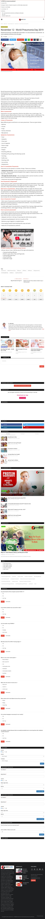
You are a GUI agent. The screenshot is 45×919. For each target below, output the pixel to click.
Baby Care (5, 23)
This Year (37, 433)
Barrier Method (5, 659)
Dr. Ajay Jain (5, 36)
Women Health (20, 576)
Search (42, 763)
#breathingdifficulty (4, 272)
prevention (14, 576)
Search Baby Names (7, 563)
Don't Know (4, 632)
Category (3, 758)
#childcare (24, 270)
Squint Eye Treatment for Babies (25, 581)
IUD (3, 664)
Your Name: (3, 769)
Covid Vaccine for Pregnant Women (7, 583)
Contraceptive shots (6, 666)
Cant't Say (4, 738)
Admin (9, 444)
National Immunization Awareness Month (27, 578)
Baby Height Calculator (7, 566)
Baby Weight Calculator (7, 565)
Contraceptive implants (6, 670)
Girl (6, 751)
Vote (3, 601)
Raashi (2, 754)
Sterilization (4, 668)
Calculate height (40, 819)
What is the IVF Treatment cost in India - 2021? (16, 509)
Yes (3, 593)
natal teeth (31, 583)
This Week (8, 433)
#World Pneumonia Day (11, 270)
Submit (41, 366)
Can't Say (4, 598)
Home (2, 23)
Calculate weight (40, 791)
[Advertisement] (22, 81)
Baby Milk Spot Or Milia (12, 437)
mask (35, 583)
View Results (8, 601)
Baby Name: (3, 774)
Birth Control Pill (5, 661)
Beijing (3, 702)
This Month (22, 433)
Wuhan (3, 700)
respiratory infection (18, 272)
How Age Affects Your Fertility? (14, 454)
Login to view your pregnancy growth (22, 385)
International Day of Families (26, 883)
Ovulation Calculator (7, 567)
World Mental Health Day (5, 581)
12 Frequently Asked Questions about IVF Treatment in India (19, 503)
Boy (3, 751)
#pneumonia (3, 270)
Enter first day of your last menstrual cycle (10, 825)
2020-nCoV (4, 684)
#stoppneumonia (36, 270)
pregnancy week (15, 581)
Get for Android (22, 397)
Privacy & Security (40, 915)
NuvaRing (4, 673)
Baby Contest (5, 569)
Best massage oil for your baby (21, 350)
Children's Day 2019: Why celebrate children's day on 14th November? (33, 281)
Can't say (4, 720)
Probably (4, 630)
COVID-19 (4, 686)
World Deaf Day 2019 (5, 578)
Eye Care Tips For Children (13, 460)
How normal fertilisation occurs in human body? (26, 877)
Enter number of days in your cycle (8, 829)
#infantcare (30, 270)
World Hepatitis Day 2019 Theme (21, 583)
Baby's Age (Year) (4, 782)
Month (2, 786)
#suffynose (11, 272)
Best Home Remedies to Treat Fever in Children (25, 871)
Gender (2, 750)
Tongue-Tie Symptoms (28, 576)
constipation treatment (15, 578)
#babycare (19, 270)
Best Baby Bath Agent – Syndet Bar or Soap (7, 350)
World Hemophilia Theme (5, 576)
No (3, 595)
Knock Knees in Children (12, 448)
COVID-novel (4, 689)
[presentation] (40, 527)
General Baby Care (11, 23)
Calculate (41, 834)
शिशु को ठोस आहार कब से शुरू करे (16, 280)
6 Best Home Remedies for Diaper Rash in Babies (36, 350)
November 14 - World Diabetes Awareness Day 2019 (14, 552)
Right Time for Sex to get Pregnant (14, 442)
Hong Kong (4, 705)
